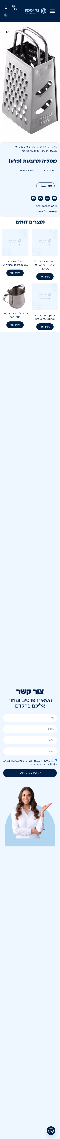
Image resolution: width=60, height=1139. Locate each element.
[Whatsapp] (51, 1130)
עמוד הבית (51, 147)
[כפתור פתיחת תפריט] (52, 11)
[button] (6, 8)
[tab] (47, 170)
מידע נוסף (45, 276)
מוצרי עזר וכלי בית (31, 147)
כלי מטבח (41, 211)
